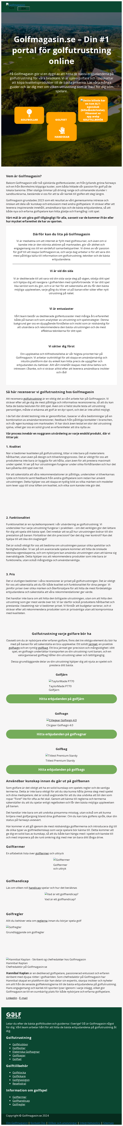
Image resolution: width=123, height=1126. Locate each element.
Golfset (16, 1059)
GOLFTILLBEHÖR (93, 119)
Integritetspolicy (90, 1123)
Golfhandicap (21, 1100)
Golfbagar (18, 1055)
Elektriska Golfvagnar (26, 1052)
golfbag (43, 648)
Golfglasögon (20, 1080)
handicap (35, 888)
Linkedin (11, 998)
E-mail (23, 998)
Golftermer (19, 1097)
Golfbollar (18, 1048)
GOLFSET (61, 119)
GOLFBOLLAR (29, 119)
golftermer (42, 853)
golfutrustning (32, 398)
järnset (93, 644)
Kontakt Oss (37, 1123)
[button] (12, 8)
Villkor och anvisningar (62, 1123)
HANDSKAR (62, 137)
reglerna (42, 920)
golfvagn (14, 648)
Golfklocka (19, 1072)
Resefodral (19, 1083)
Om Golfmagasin (17, 1123)
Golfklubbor (20, 1044)
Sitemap (108, 1123)
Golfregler (18, 1104)
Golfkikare (19, 1076)
